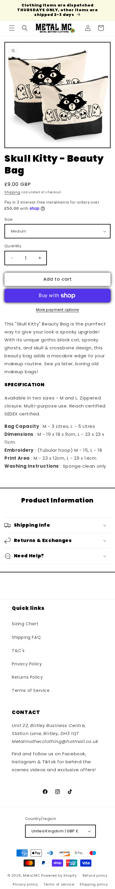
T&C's (18, 651)
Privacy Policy (27, 664)
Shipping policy (94, 884)
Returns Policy (27, 677)
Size (8, 219)
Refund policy (95, 875)
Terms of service (58, 884)
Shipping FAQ (26, 637)
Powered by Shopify (59, 875)
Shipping (12, 192)
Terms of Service (31, 690)
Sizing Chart (25, 624)
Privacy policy (25, 884)
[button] (11, 28)
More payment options (57, 309)
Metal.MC (31, 875)
